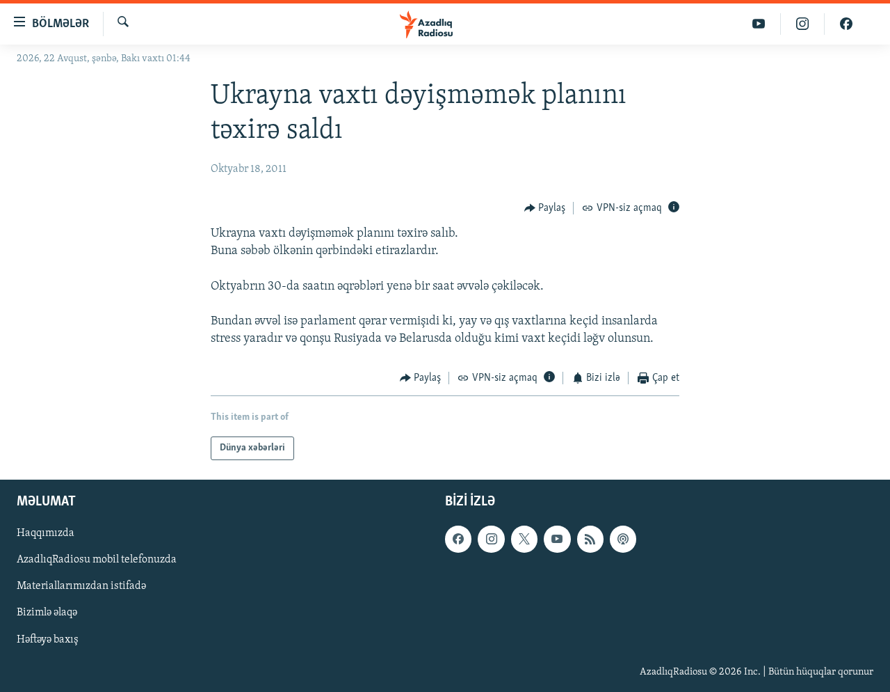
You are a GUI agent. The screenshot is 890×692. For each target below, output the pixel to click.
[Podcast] (623, 539)
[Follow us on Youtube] (557, 539)
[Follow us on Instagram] (491, 539)
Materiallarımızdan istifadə (81, 586)
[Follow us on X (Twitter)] (524, 539)
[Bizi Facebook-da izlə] (846, 24)
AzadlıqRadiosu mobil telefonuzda (97, 559)
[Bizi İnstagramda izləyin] (803, 24)
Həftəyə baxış (48, 639)
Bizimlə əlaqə (47, 612)
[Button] (545, 208)
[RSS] (590, 539)
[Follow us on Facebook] (458, 539)
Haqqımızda (45, 533)
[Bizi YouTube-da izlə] (759, 24)
